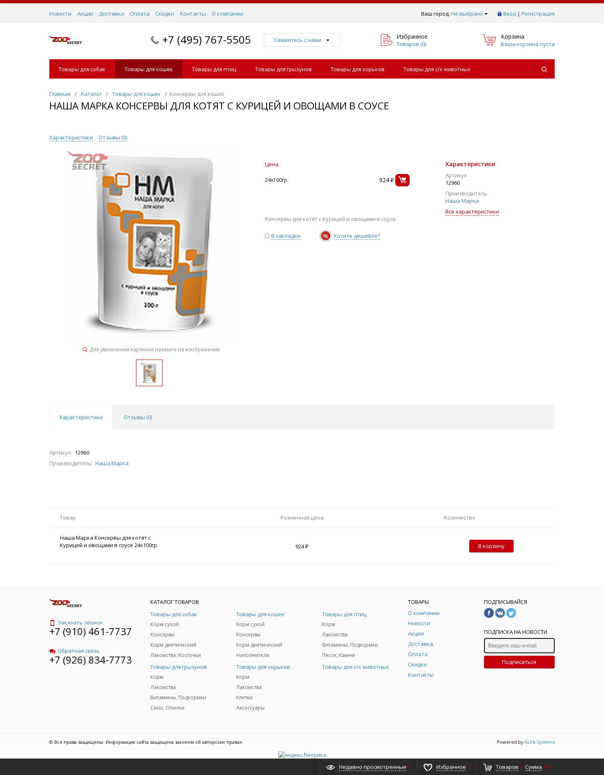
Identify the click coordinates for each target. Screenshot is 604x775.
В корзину (491, 546)
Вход (509, 13)
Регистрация (538, 13)
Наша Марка (462, 200)
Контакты (193, 13)
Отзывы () (113, 137)
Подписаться (519, 662)
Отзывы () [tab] (138, 417)
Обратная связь (79, 650)
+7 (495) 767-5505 (206, 39)
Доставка (111, 13)
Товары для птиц (214, 69)
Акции (85, 13)
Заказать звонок (80, 622)
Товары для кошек (148, 69)
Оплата (140, 13)
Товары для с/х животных (436, 69)
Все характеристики (472, 211)
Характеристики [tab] (81, 417)
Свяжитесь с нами (297, 40)
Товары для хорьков (358, 69)
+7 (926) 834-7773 (90, 659)
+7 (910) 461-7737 (90, 631)
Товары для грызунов (283, 69)
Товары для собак (82, 69)
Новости (60, 13)
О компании (227, 13)
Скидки (164, 13)
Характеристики (71, 137)
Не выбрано (467, 13)
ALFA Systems (540, 742)
